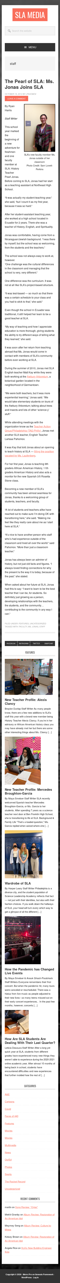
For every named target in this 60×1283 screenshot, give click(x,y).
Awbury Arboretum (37, 376)
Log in (36, 1277)
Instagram (23, 643)
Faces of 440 (11, 1116)
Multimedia (10, 1145)
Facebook (11, 643)
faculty (23, 626)
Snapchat (48, 643)
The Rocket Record (15, 1181)
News (8, 1152)
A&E (7, 1094)
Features (24, 623)
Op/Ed (8, 1159)
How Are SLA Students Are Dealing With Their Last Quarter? (30, 1040)
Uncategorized (38, 623)
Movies (8, 1130)
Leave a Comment (16, 98)
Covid (8, 1108)
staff (42, 626)
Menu (32, 47)
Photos (8, 1167)
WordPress (26, 1277)
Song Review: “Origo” (26, 1207)
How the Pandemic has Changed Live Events (29, 971)
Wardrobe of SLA (18, 883)
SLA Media (30, 14)
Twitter (36, 643)
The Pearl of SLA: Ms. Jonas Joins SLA (29, 84)
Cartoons (9, 1101)
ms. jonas (33, 626)
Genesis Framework (44, 1274)
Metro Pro (27, 1274)
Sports (8, 1174)
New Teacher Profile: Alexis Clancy (26, 701)
